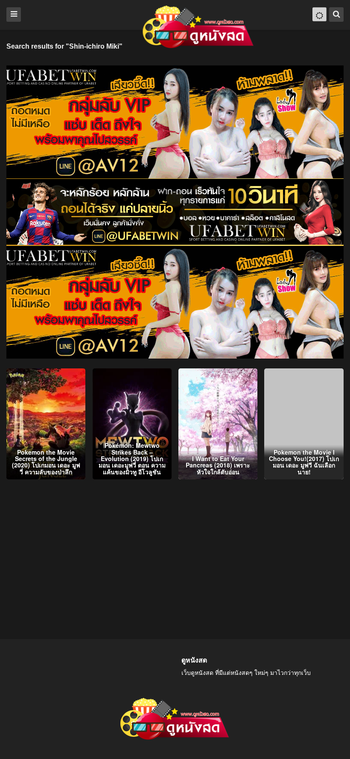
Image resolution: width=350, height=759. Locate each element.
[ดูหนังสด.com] (198, 27)
